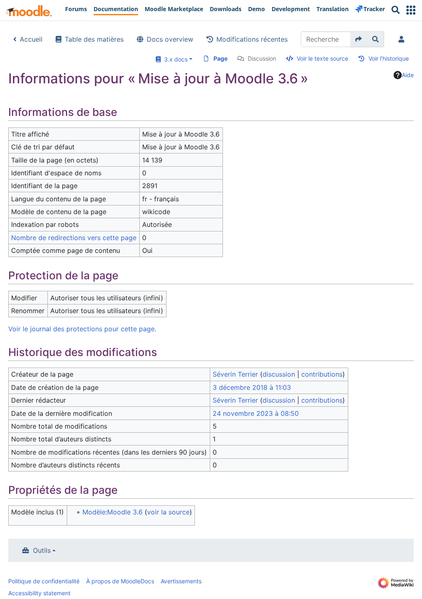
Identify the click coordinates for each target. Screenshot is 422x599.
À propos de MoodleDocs (120, 581)
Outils (42, 550)
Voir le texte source (322, 58)
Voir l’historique (388, 58)
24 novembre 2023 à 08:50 (256, 413)
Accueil (31, 39)
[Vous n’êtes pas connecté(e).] (403, 39)
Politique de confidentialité (44, 581)
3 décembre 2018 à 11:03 (252, 387)
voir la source (168, 512)
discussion (279, 374)
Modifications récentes (252, 39)
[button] (411, 10)
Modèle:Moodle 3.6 (112, 512)
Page (220, 58)
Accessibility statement (39, 593)
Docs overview (170, 39)
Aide (408, 74)
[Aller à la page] (358, 39)
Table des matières (94, 39)
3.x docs (174, 59)
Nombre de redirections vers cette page (73, 237)
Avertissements (181, 581)
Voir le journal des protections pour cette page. (82, 329)
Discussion (262, 58)
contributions (321, 374)
